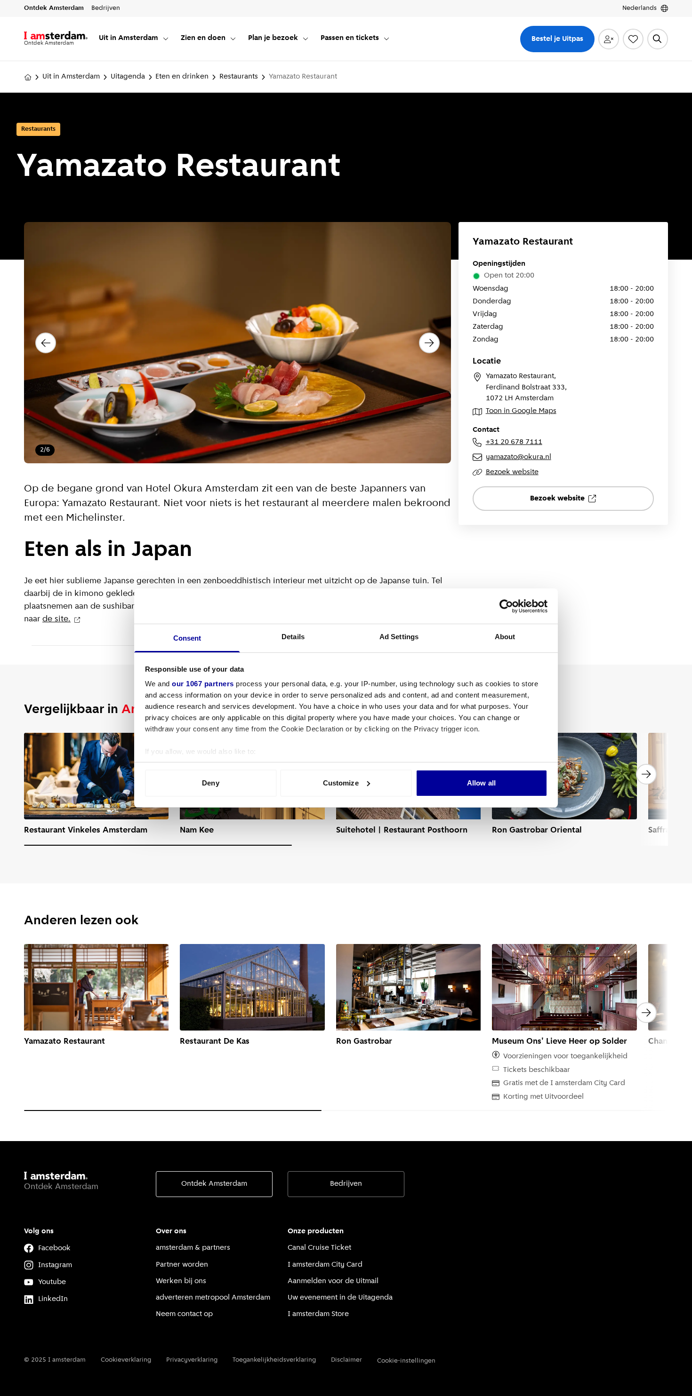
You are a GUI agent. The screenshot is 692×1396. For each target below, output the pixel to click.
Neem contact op (184, 1314)
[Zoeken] (657, 39)
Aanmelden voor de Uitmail (333, 1281)
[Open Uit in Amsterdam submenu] (165, 38)
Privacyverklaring (191, 1360)
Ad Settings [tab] (398, 637)
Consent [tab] (187, 638)
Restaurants (238, 76)
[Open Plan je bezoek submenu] (305, 38)
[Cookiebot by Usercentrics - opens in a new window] (506, 606)
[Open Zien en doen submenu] (233, 38)
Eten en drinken (182, 76)
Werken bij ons (181, 1281)
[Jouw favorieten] (633, 39)
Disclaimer (346, 1360)
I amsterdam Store (318, 1314)
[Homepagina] (28, 77)
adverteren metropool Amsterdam (213, 1297)
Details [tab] (293, 637)
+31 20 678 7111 (514, 442)
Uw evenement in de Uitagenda (340, 1297)
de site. (56, 619)
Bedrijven (346, 1184)
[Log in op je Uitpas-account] (608, 39)
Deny (210, 783)
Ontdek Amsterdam (214, 1184)
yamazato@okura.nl (518, 457)
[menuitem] (134, 39)
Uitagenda (128, 76)
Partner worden (182, 1265)
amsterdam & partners (193, 1248)
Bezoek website (512, 472)
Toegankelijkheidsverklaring (274, 1360)
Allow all (481, 783)
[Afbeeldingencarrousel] (237, 343)
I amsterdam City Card (325, 1265)
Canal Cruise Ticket (319, 1248)
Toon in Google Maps (521, 411)
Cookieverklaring (126, 1360)
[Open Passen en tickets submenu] (386, 38)
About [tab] (505, 637)
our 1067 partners (203, 684)
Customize (341, 783)
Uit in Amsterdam (71, 76)
